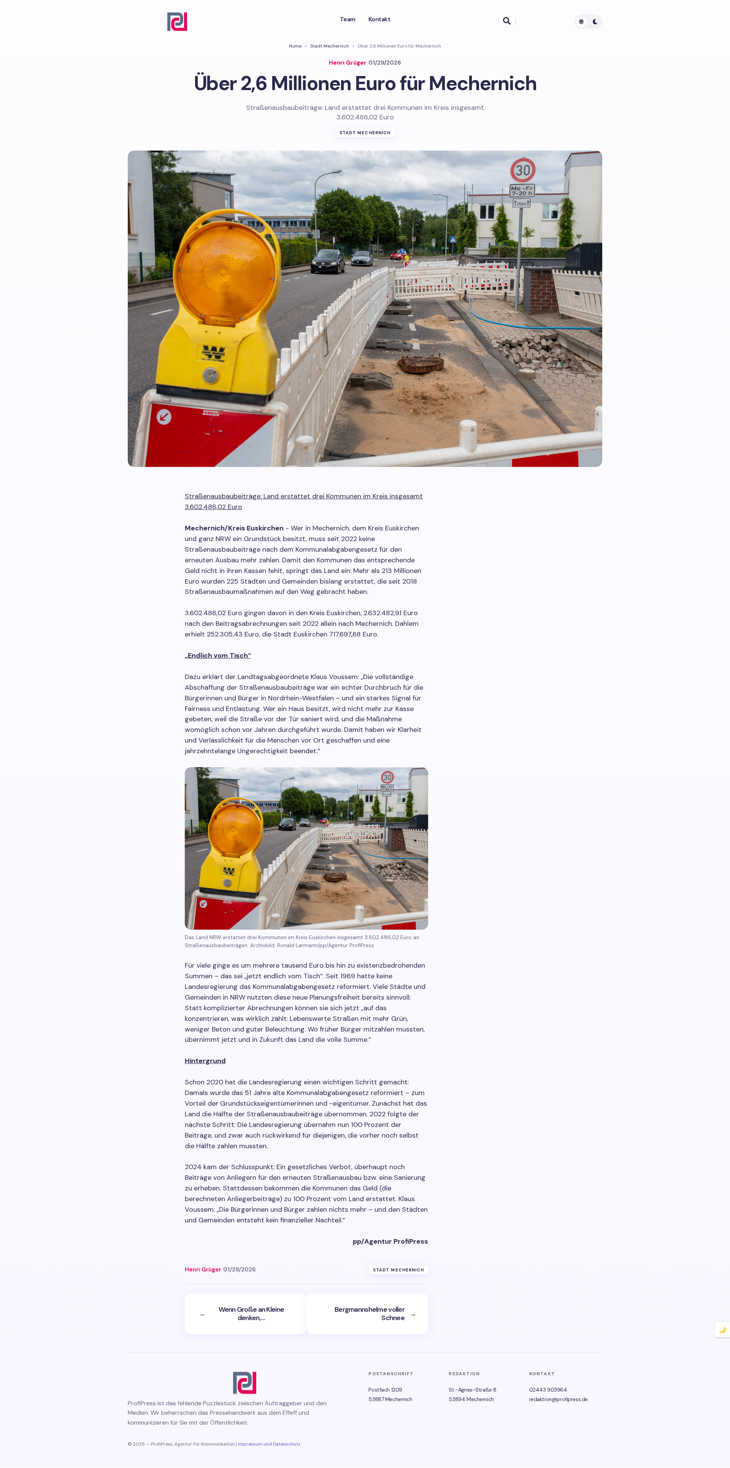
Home (295, 46)
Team (347, 19)
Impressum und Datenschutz (269, 1444)
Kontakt (379, 19)
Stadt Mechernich (329, 46)
